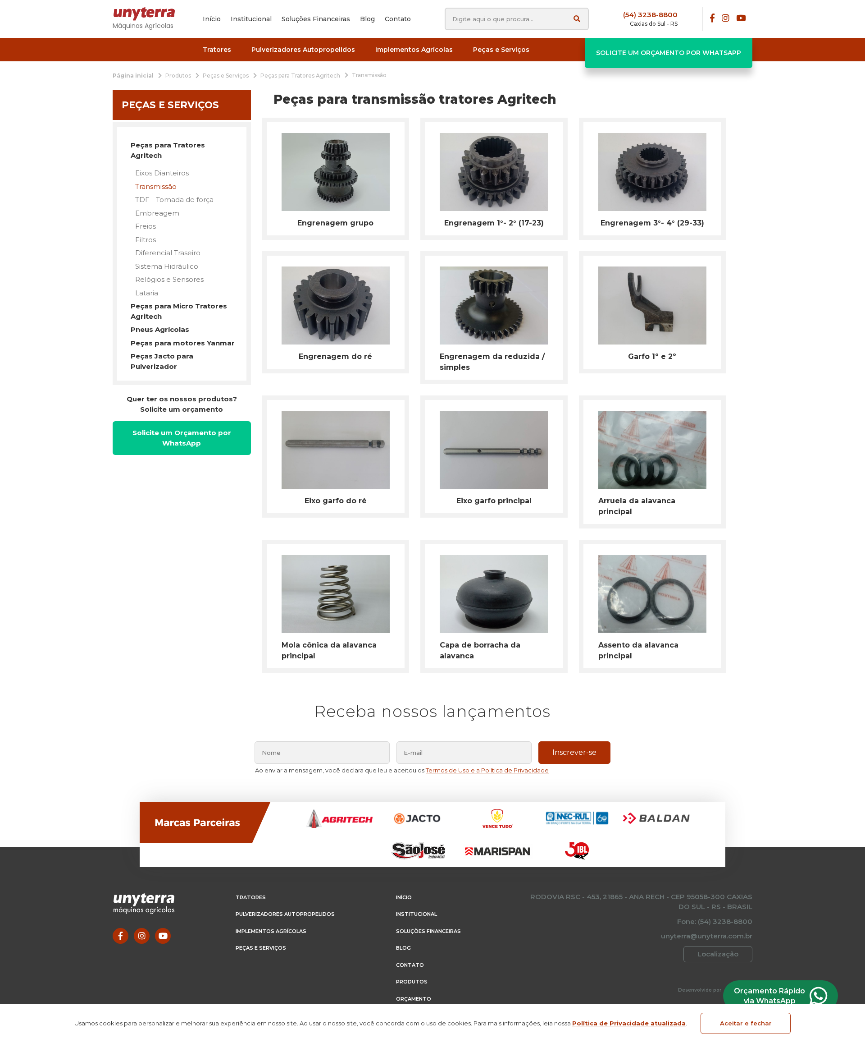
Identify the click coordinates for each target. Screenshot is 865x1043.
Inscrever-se (574, 752)
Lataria (146, 293)
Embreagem (157, 213)
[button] (217, 50)
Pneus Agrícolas (160, 329)
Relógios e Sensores (169, 279)
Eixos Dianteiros (162, 173)
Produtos (412, 982)
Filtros (145, 239)
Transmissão (156, 186)
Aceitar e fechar (746, 1023)
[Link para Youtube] (741, 18)
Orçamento (413, 999)
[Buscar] (577, 19)
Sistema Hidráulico (166, 266)
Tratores (251, 897)
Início (404, 897)
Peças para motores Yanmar (183, 343)
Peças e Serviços (261, 948)
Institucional (416, 914)
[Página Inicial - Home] (149, 14)
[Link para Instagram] (725, 18)
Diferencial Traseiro (167, 252)
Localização (717, 954)
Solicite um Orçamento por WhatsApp (668, 53)
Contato (410, 965)
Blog (403, 948)
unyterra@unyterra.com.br (706, 936)
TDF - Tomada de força (174, 199)
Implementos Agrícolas (271, 931)
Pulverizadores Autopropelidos (285, 914)
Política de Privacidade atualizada (629, 1023)
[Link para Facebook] (712, 18)
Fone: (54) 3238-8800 (714, 921)
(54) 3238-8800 (650, 14)
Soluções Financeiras (428, 931)
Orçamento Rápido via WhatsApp (769, 996)
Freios (145, 226)
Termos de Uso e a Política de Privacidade (487, 770)
